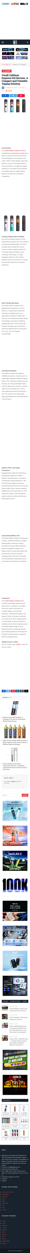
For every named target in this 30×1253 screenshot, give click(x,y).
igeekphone (19, 1250)
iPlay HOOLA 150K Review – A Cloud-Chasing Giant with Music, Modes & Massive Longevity (19, 1042)
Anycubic (4, 1234)
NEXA (3, 1201)
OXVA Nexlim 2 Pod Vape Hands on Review (19, 1018)
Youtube (4, 1181)
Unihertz (4, 1230)
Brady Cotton (12, 87)
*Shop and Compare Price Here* (10, 1177)
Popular (5, 1001)
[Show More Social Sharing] (26, 95)
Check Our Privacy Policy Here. (10, 1169)
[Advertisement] (15, 22)
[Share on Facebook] (5, 95)
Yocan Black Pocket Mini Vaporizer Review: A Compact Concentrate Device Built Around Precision (15, 766)
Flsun (3, 1232)
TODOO (4, 1210)
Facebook (4, 1179)
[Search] (27, 42)
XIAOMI (24, 1001)
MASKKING (5, 1203)
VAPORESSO (5, 1194)
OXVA (3, 1199)
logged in (13, 781)
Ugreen (4, 1243)
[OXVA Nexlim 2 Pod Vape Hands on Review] (5, 1016)
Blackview (4, 1225)
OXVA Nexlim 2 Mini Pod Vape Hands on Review (18, 1010)
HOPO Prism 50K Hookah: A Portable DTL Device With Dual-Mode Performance (14, 719)
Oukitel (4, 1239)
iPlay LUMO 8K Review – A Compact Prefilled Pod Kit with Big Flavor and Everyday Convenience (18, 1029)
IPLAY (3, 1207)
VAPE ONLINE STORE (8, 1192)
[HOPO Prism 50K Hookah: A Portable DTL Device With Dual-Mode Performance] (15, 708)
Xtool (3, 1236)
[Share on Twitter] (13, 95)
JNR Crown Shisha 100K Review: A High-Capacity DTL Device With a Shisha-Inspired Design (15, 742)
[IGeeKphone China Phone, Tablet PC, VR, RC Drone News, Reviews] (15, 42)
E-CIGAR (6, 71)
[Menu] (3, 42)
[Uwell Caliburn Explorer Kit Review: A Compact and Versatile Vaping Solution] (15, 105)
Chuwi (3, 1223)
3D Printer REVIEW (15, 1001)
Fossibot (4, 1228)
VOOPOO (4, 1196)
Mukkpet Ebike (6, 1241)
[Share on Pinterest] (21, 95)
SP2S (3, 1205)
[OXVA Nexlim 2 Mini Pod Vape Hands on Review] (5, 1008)
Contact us (5, 1167)
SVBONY (4, 1221)
